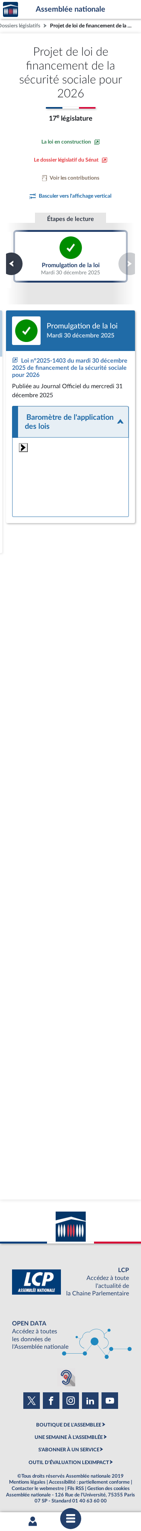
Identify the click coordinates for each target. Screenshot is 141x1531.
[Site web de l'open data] (70, 1335)
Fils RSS (75, 1488)
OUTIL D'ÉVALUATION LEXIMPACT (69, 1462)
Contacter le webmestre (38, 1488)
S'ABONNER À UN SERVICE (68, 1450)
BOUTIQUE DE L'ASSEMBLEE (68, 1425)
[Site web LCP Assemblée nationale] (70, 1282)
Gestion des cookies (108, 1488)
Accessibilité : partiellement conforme (89, 1482)
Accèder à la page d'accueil (10, 9)
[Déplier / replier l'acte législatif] (70, 422)
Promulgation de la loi (70, 256)
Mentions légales (27, 1482)
